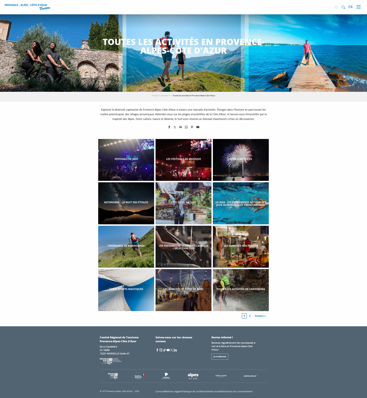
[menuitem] (28, 7)
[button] (343, 7)
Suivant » (260, 315)
